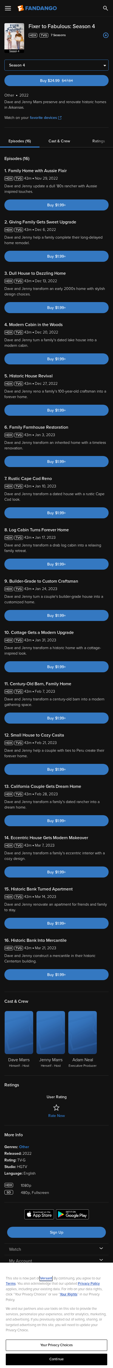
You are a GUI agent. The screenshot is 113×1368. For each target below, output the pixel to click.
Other (24, 1147)
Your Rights (68, 1294)
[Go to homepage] (37, 8)
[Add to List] (106, 35)
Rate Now (56, 1115)
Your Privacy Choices (56, 1345)
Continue (56, 1359)
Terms (11, 1283)
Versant (46, 1278)
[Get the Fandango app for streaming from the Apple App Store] (39, 1215)
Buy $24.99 (66, 80)
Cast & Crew (59, 141)
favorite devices (43, 117)
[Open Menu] (8, 8)
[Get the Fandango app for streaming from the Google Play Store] (72, 1215)
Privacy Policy (89, 1283)
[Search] (105, 8)
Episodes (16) (20, 141)
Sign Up (56, 1232)
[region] (56, 1315)
